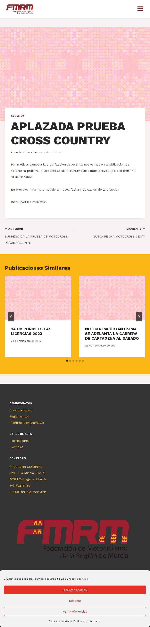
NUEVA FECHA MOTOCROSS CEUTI (119, 232)
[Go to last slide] (11, 316)
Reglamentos (19, 416)
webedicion (23, 152)
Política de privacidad (86, 621)
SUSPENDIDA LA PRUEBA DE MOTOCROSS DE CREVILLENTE (36, 236)
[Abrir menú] (140, 8)
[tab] (67, 361)
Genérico (17, 116)
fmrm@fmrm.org (33, 492)
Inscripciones (19, 441)
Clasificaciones (20, 410)
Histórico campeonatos (26, 423)
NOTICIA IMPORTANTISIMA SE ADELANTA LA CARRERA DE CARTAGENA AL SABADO (112, 334)
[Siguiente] (139, 316)
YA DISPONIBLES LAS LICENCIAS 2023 (31, 331)
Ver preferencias (75, 611)
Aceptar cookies (75, 590)
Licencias (16, 447)
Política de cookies (60, 621)
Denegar (75, 601)
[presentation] (38, 298)
